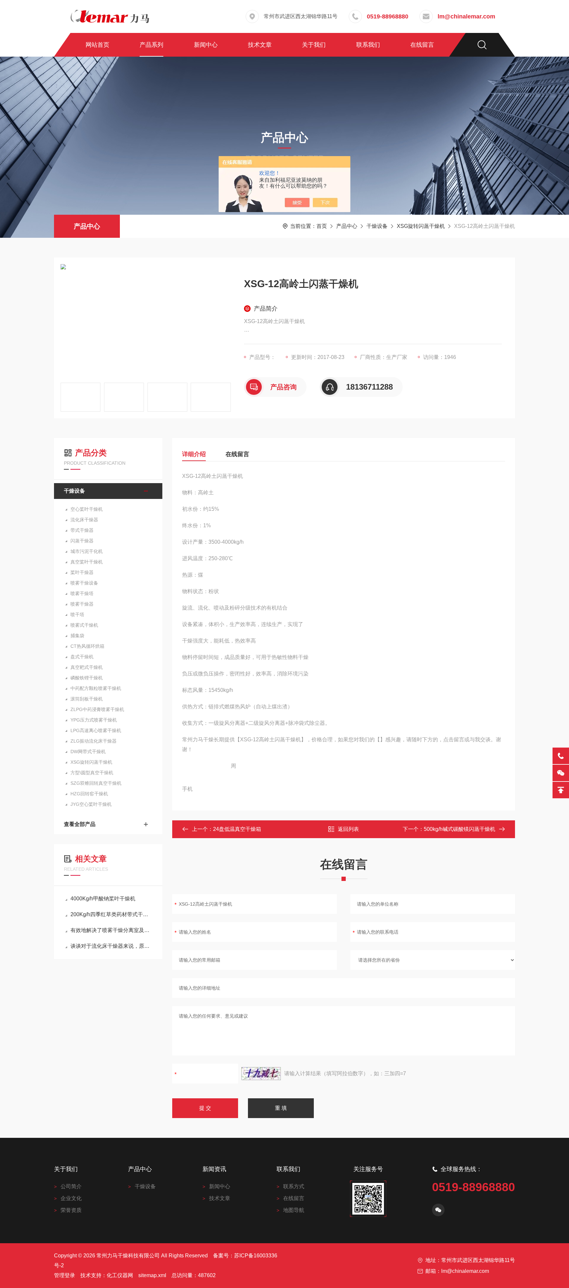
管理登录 (64, 1275)
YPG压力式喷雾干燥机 (93, 720)
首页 (321, 226)
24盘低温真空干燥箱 (237, 829)
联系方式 (293, 1186)
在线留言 (422, 44)
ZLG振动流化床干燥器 (93, 741)
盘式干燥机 (82, 656)
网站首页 (97, 44)
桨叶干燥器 (82, 572)
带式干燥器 (82, 530)
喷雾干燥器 (82, 604)
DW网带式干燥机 (88, 751)
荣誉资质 (71, 1210)
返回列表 (348, 829)
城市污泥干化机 (86, 551)
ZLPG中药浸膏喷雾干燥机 (97, 709)
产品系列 (151, 44)
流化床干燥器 (84, 519)
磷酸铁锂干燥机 (86, 677)
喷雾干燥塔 (82, 593)
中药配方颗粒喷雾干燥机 (95, 688)
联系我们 (368, 44)
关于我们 (314, 44)
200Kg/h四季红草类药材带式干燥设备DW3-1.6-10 (111, 914)
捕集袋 (77, 635)
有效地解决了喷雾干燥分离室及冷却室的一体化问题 (111, 930)
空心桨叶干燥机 (86, 509)
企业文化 (71, 1198)
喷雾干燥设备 (84, 583)
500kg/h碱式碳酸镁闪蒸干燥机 (459, 829)
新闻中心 (206, 44)
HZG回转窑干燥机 (89, 793)
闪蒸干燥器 (82, 540)
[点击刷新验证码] (261, 1073)
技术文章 (260, 44)
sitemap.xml (152, 1275)
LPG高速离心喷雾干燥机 (95, 730)
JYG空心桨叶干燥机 (91, 804)
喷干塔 (77, 614)
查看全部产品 (79, 824)
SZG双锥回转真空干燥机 (96, 783)
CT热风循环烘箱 (87, 646)
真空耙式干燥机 (86, 667)
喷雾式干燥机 (84, 625)
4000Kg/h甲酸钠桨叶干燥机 (102, 898)
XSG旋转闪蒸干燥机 (421, 226)
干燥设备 (377, 226)
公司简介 (71, 1186)
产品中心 (87, 226)
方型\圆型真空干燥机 (91, 772)
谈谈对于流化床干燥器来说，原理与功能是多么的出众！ (111, 946)
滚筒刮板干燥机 (86, 698)
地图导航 (293, 1210)
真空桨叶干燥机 (86, 561)
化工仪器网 (120, 1275)
